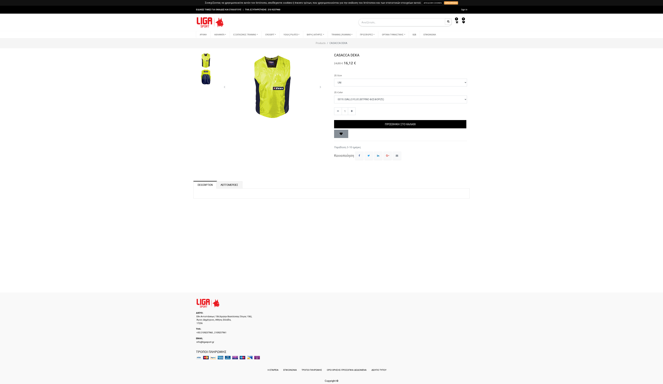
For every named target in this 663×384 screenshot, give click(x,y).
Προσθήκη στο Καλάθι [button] (400, 124)
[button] (224, 87)
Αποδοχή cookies (433, 3)
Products (321, 43)
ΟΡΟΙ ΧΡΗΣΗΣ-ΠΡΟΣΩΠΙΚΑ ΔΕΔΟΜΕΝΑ (347, 370)
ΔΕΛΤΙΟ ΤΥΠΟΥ (378, 370)
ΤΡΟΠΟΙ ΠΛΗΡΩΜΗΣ (312, 370)
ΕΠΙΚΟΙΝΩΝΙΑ (290, 370)
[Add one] (352, 111)
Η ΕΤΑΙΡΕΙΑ (273, 370)
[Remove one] (338, 111)
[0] (456, 22)
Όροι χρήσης (451, 3)
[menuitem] (203, 35)
